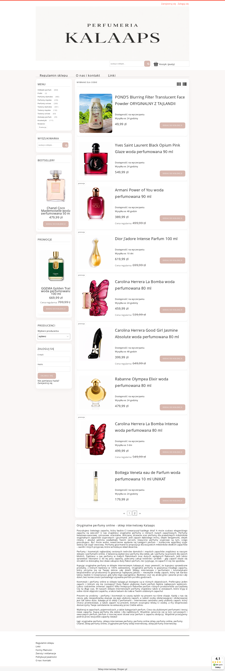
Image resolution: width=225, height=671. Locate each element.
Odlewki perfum (44, 90)
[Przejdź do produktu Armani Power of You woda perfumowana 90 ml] (96, 204)
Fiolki (40, 93)
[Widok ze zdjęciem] (179, 84)
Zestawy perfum (45, 117)
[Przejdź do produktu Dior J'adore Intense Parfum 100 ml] (96, 252)
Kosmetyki (42, 120)
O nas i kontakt (43, 660)
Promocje (42, 127)
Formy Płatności (44, 649)
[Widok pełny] (185, 84)
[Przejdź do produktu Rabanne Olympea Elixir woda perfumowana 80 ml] (96, 393)
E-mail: (41, 354)
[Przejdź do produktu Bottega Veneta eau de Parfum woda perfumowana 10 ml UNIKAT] (96, 486)
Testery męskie (44, 110)
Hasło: (40, 364)
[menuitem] (54, 75)
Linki (38, 646)
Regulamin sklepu (45, 642)
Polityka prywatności (46, 656)
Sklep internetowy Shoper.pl (112, 669)
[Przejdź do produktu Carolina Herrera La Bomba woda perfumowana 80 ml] (96, 297)
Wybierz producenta (48, 331)
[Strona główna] (112, 33)
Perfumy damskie (45, 96)
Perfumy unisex (44, 103)
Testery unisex (44, 113)
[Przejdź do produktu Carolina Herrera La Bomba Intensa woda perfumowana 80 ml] (96, 440)
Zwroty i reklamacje (46, 653)
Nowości (41, 124)
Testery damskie (45, 107)
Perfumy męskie (45, 100)
